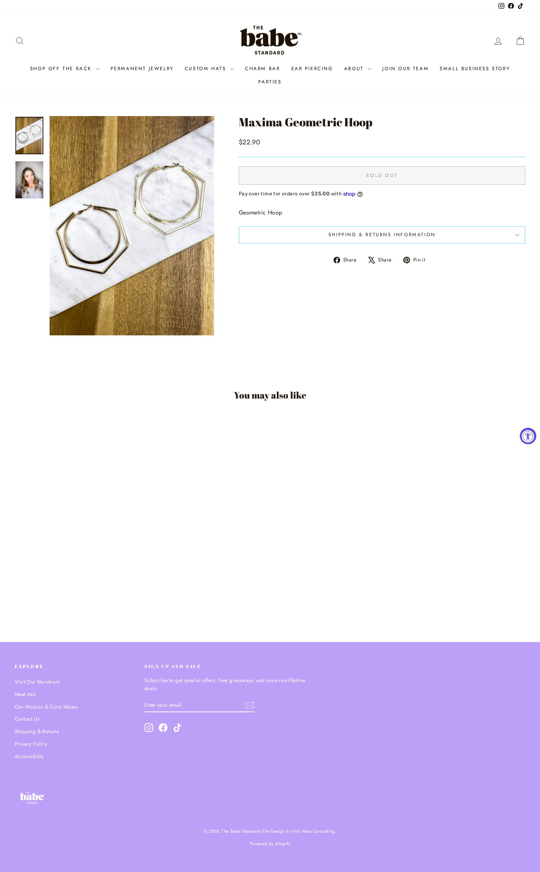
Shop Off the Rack (62, 68)
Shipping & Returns (37, 731)
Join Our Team (405, 68)
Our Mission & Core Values (46, 706)
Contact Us (27, 719)
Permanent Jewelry (142, 68)
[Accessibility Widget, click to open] (528, 436)
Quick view (76, 572)
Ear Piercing (312, 68)
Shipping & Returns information (382, 234)
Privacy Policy (31, 743)
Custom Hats (206, 68)
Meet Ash (25, 694)
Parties (269, 81)
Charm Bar (262, 68)
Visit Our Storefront (37, 681)
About (355, 68)
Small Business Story (475, 68)
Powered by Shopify (270, 843)
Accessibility (29, 756)
